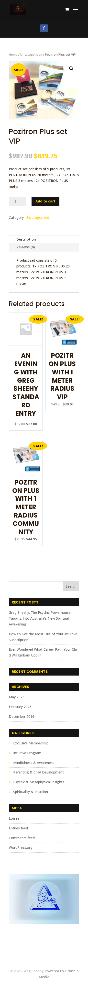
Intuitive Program (27, 753)
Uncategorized (31, 54)
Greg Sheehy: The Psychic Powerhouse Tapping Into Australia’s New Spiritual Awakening (40, 618)
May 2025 (16, 697)
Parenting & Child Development (38, 772)
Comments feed (22, 838)
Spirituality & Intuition (30, 791)
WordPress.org (21, 847)
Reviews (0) (25, 247)
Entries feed (18, 828)
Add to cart (45, 201)
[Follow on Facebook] (44, 28)
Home (13, 54)
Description (26, 239)
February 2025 (20, 706)
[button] (71, 68)
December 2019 (21, 716)
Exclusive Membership (30, 743)
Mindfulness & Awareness (33, 762)
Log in (14, 818)
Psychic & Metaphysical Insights (38, 782)
